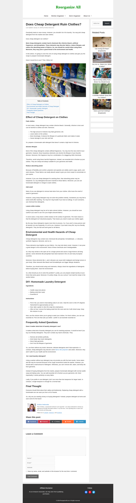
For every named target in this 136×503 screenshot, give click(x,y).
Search (107, 23)
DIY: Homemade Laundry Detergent (37, 108)
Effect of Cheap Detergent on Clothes (38, 104)
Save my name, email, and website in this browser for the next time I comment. (52, 471)
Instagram (51, 412)
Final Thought (31, 112)
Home (46, 16)
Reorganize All (68, 7)
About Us (87, 16)
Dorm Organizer (74, 16)
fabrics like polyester (61, 349)
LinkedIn (46, 412)
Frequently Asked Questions (35, 110)
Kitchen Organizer (57, 16)
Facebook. (59, 412)
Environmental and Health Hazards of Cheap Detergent (43, 106)
